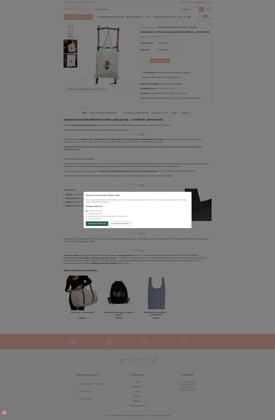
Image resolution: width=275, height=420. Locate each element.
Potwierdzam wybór (120, 223)
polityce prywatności (117, 202)
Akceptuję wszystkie (97, 223)
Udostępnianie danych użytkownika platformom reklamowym (108, 216)
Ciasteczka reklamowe (95, 213)
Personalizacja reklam (95, 219)
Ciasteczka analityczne (95, 211)
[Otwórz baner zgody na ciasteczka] (4, 413)
